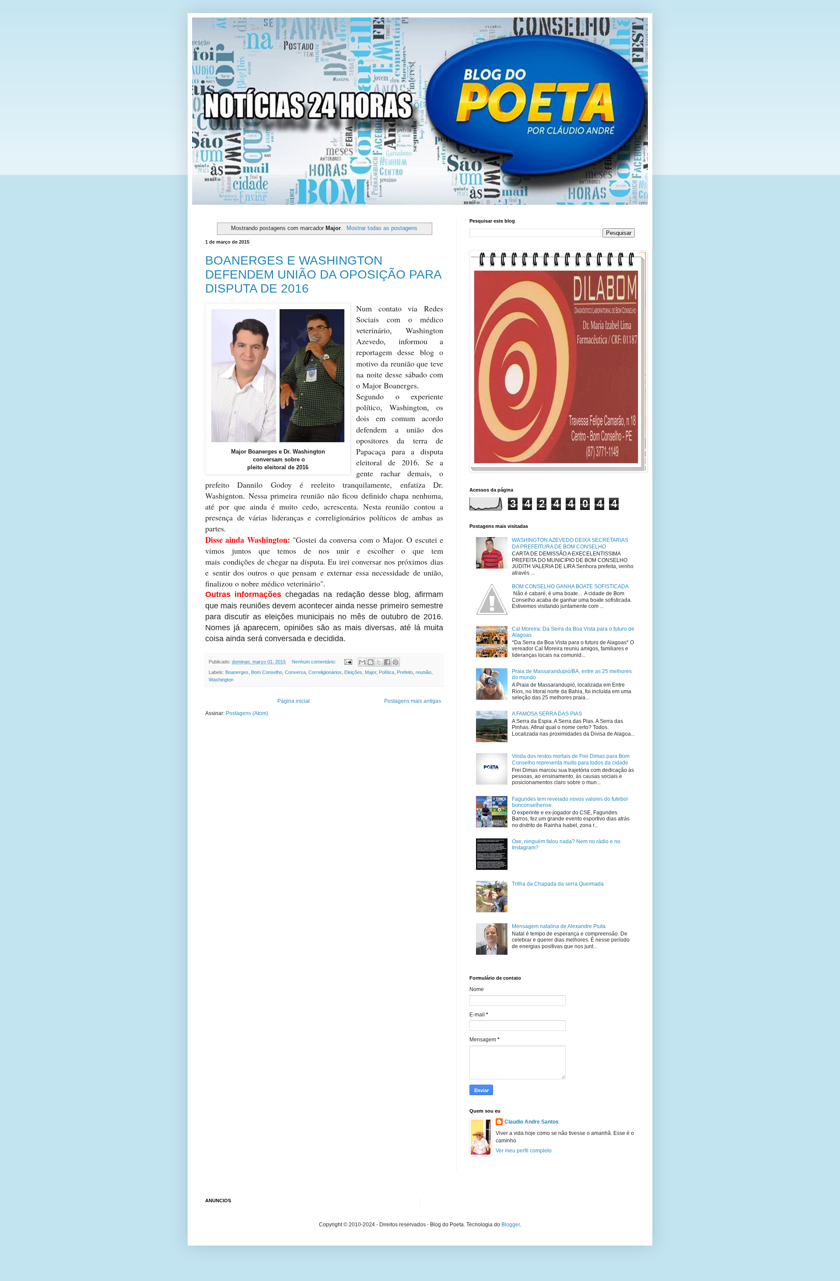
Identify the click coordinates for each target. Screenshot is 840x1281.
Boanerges (236, 672)
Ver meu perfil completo (524, 1151)
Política (386, 672)
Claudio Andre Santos (531, 1122)
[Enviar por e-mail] (362, 662)
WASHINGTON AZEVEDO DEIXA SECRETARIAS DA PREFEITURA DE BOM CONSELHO (570, 543)
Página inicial (293, 701)
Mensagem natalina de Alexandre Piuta (559, 926)
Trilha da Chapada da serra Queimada (558, 884)
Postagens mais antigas (412, 701)
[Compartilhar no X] (378, 662)
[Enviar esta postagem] (348, 661)
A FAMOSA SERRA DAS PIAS (547, 714)
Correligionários (325, 672)
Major (370, 672)
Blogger (510, 1225)
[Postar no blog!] (370, 662)
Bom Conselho (266, 672)
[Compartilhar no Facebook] (387, 662)
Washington (221, 679)
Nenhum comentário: (314, 661)
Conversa (295, 672)
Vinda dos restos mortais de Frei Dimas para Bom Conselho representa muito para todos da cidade (571, 759)
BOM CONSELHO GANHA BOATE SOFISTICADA (570, 586)
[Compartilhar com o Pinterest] (395, 662)
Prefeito (405, 672)
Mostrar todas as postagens (381, 228)
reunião (423, 672)
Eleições (353, 672)
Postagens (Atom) (247, 713)
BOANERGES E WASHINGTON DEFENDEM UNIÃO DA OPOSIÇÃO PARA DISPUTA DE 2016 (323, 274)
